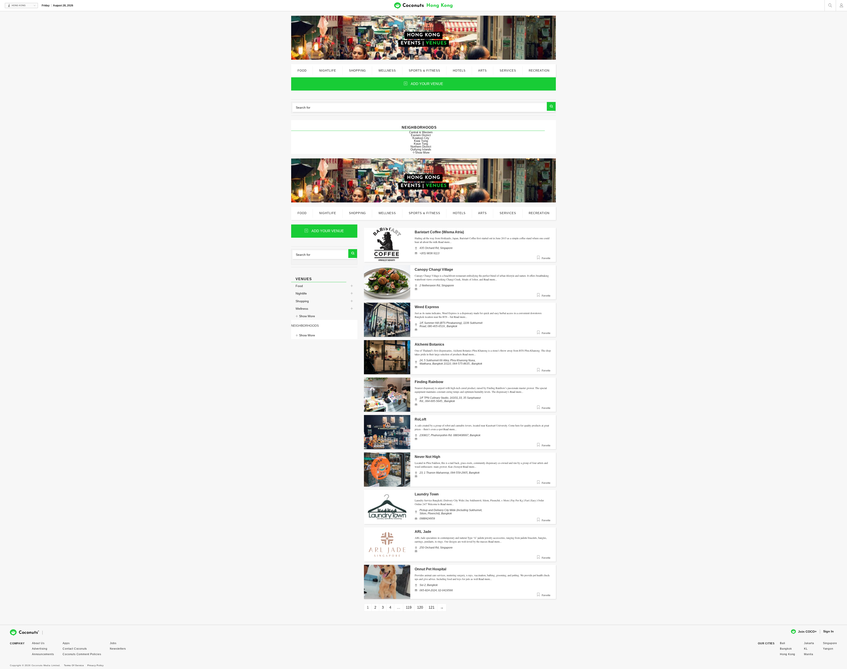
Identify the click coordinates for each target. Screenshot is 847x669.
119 (409, 607)
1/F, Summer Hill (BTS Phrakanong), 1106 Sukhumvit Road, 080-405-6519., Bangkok (451, 324)
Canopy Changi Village (434, 269)
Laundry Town (427, 494)
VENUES (436, 43)
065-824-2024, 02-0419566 (436, 590)
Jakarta (809, 643)
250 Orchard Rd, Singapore (436, 547)
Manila (808, 654)
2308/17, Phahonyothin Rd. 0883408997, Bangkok (450, 435)
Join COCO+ (807, 631)
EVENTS (411, 43)
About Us (38, 643)
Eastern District (421, 135)
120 (420, 607)
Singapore (830, 643)
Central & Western (421, 132)
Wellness (302, 308)
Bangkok (786, 648)
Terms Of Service (74, 665)
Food (299, 286)
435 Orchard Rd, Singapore (436, 248)
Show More (422, 152)
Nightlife (301, 293)
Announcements (43, 654)
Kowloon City (420, 138)
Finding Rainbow (429, 382)
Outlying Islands (420, 149)
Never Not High (427, 457)
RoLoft (420, 419)
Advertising (39, 648)
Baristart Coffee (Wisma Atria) (439, 232)
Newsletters (118, 648)
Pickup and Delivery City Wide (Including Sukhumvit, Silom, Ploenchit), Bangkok (451, 512)
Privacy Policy (95, 665)
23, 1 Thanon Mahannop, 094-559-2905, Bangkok (450, 472)
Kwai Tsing (421, 141)
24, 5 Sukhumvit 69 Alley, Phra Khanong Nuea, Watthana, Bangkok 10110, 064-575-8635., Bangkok (451, 362)
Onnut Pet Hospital (430, 569)
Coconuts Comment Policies (82, 654)
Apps (66, 643)
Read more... (445, 242)
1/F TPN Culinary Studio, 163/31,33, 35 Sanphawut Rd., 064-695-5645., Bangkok (450, 399)
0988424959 (427, 518)
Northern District (420, 146)
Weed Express (427, 307)
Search (551, 106)
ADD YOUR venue (427, 84)
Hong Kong (787, 654)
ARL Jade (423, 532)
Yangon (828, 648)
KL (806, 648)
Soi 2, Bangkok (429, 585)
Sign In (828, 631)
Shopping (302, 301)
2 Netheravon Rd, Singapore (437, 285)
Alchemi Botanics (429, 344)
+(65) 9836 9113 (429, 253)
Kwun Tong (421, 143)
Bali (782, 643)
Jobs (113, 643)
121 (432, 607)
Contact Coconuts (75, 648)
